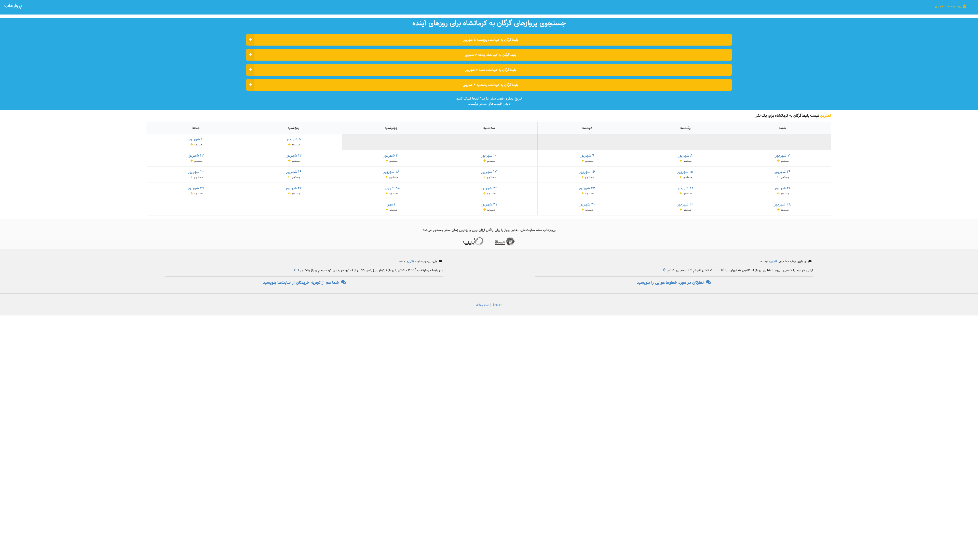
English (497, 304)
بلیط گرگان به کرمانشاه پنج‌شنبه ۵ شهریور (490, 39)
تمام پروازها (482, 304)
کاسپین (772, 261)
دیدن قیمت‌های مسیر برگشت (489, 103)
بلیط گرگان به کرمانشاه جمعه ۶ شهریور (490, 54)
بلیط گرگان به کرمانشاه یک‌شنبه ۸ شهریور (490, 84)
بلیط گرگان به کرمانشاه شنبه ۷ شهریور (490, 69)
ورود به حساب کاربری (948, 6)
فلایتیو (410, 261)
